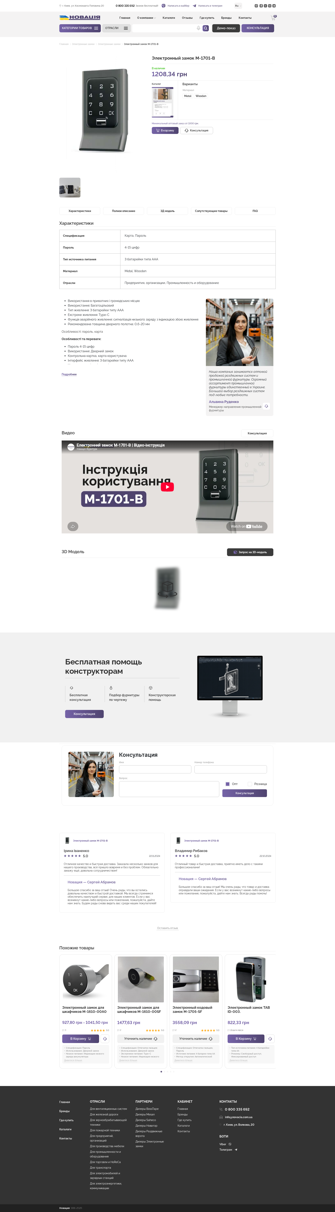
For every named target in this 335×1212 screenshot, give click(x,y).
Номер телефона (204, 762)
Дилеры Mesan (145, 1114)
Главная (124, 17)
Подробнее (69, 374)
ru (237, 5)
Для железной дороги (104, 1114)
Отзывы (187, 17)
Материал (188, 90)
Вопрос (123, 778)
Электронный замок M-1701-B (141, 44)
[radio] (188, 96)
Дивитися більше (73, 1060)
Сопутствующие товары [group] (211, 211)
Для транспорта (100, 1167)
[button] (116, 28)
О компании (145, 17)
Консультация (84, 714)
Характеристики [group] (80, 211)
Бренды (226, 17)
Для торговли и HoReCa (105, 1162)
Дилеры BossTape (147, 1108)
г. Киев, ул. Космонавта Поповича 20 (83, 5)
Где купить (207, 17)
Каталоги (169, 17)
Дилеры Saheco (146, 1120)
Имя (121, 762)
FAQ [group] (255, 211)
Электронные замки (83, 44)
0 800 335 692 (125, 5)
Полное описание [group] (123, 211)
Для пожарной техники (105, 1130)
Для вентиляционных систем (108, 1108)
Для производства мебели (107, 1146)
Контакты (245, 17)
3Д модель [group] (167, 211)
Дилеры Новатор (146, 1125)
